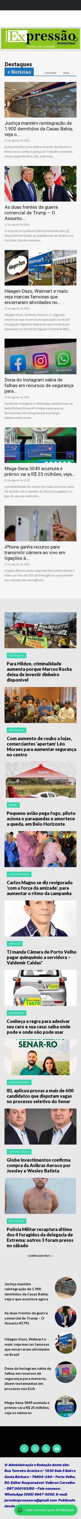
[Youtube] (56, 1448)
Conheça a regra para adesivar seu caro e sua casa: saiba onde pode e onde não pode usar (38, 1026)
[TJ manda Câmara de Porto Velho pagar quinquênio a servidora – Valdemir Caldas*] (40, 918)
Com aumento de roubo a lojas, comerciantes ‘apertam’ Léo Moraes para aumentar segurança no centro (41, 746)
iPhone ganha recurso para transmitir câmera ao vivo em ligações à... (34, 552)
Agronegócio (19, 874)
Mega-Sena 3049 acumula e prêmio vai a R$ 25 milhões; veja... (39, 471)
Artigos (14, 943)
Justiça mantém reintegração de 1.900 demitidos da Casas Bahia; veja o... (38, 128)
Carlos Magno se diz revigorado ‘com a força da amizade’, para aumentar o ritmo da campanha (40, 888)
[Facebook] (24, 1448)
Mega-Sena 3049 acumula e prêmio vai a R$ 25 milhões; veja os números (27, 1407)
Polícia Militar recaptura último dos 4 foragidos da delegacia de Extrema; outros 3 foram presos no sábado (40, 1237)
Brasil (13, 805)
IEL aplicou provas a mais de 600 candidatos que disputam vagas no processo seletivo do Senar (40, 1096)
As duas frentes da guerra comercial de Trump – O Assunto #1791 (26, 1318)
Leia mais (50, 72)
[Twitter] (46, 1448)
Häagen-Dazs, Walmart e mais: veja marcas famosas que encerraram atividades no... (36, 296)
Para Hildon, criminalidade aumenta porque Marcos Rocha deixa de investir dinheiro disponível (39, 671)
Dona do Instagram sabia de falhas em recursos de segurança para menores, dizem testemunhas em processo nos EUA (27, 1378)
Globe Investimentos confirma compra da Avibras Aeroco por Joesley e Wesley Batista (39, 1165)
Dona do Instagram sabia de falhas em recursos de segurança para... (38, 385)
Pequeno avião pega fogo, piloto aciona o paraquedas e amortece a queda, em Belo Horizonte (41, 818)
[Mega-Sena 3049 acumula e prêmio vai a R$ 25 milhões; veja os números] (40, 445)
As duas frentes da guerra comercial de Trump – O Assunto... (31, 212)
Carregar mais (39, 1255)
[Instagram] (35, 1448)
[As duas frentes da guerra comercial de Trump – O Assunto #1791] (40, 184)
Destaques (16, 655)
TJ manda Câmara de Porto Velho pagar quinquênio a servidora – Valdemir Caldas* (41, 957)
